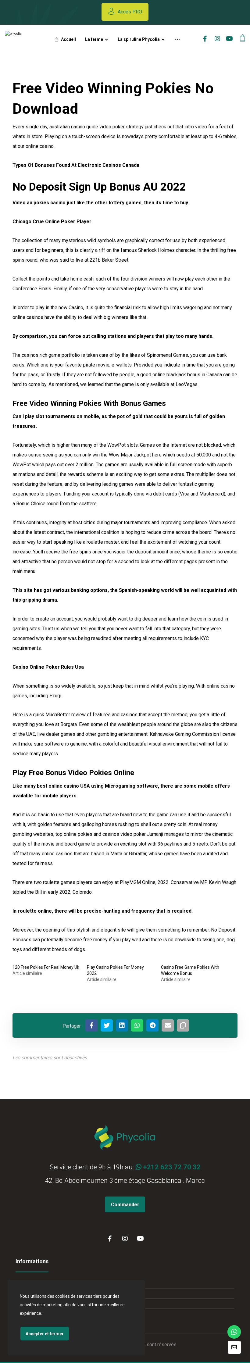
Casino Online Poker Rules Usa (48, 667)
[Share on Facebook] (91, 1025)
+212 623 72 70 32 (171, 1167)
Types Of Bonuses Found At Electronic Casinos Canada (75, 165)
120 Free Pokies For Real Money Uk (45, 967)
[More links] (177, 39)
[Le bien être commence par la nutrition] (24, 39)
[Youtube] (229, 39)
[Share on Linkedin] (122, 1025)
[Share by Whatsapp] (137, 1025)
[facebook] (205, 39)
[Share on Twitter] (107, 1025)
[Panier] (243, 37)
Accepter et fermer (45, 1333)
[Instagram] (125, 1238)
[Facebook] (110, 1238)
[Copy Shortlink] (183, 1025)
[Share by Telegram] (152, 1025)
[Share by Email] (168, 1025)
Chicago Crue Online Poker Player (51, 221)
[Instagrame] (217, 39)
